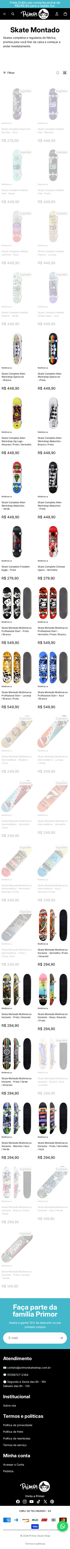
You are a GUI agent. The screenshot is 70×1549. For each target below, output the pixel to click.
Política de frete (13, 1431)
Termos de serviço (14, 1445)
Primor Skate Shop (39, 1535)
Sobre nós (9, 1405)
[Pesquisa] (13, 14)
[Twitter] (45, 1501)
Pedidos (8, 1471)
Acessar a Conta (13, 1464)
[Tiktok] (38, 1501)
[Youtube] (31, 1501)
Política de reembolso (16, 1438)
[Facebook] (18, 1501)
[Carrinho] (65, 14)
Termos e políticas (35, 1543)
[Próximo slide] (59, 61)
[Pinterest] (52, 1501)
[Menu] (4, 13)
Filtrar (11, 72)
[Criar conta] (61, 1338)
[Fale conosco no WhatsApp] (62, 1526)
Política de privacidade (17, 1425)
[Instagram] (24, 1501)
